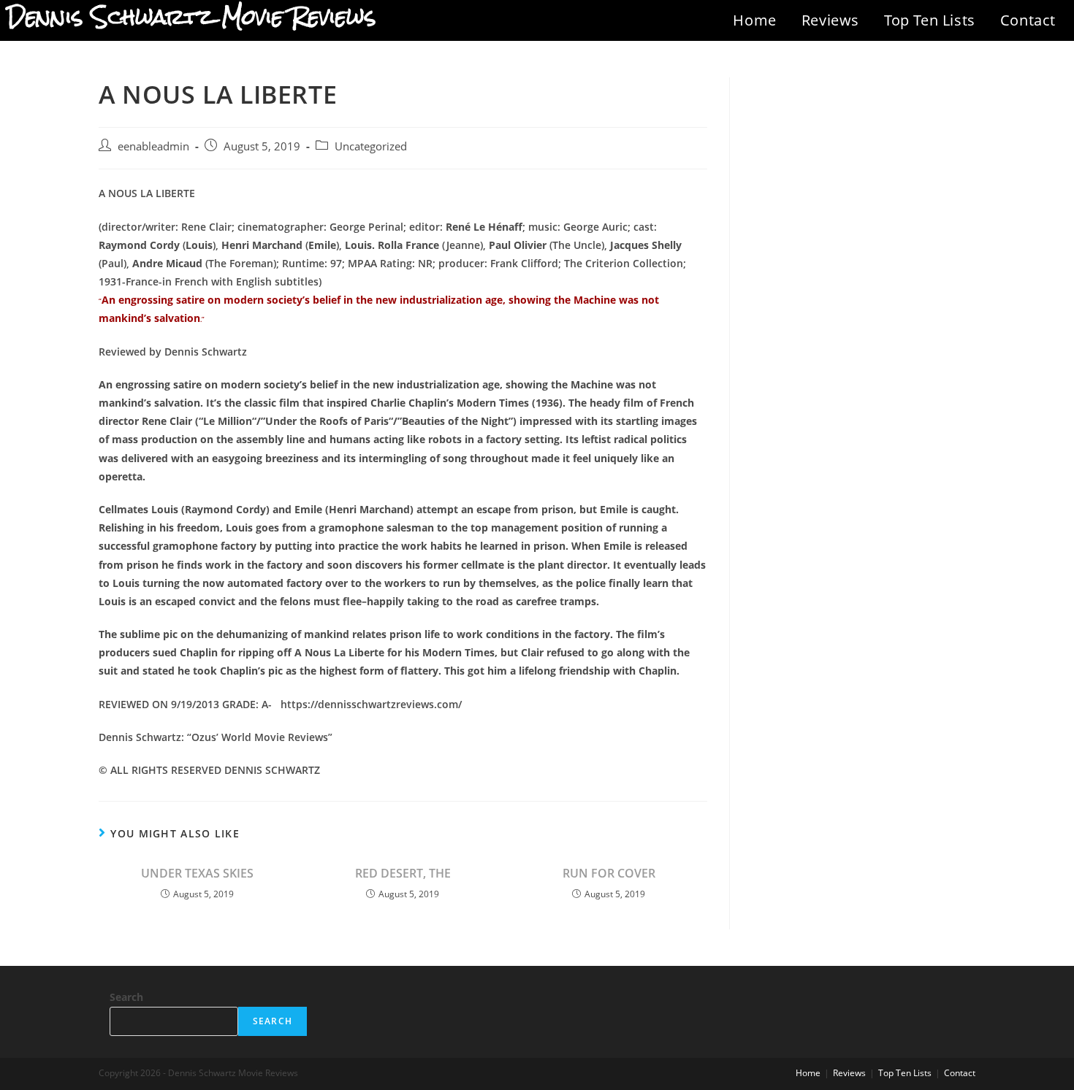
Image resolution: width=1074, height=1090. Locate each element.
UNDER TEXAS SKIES (197, 873)
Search (126, 997)
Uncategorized (371, 146)
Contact (1028, 20)
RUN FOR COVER (609, 873)
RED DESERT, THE (403, 873)
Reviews (830, 20)
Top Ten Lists (929, 20)
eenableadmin (153, 146)
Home (754, 20)
